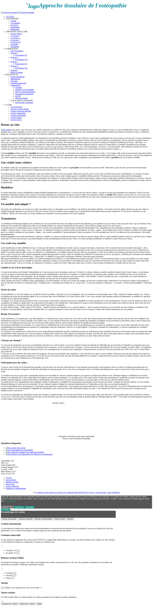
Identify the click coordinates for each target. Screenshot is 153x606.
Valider (39, 604)
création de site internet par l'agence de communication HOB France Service (65, 492)
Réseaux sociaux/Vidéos (43, 519)
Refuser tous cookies (27, 604)
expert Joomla (100, 492)
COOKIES (5, 510)
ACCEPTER (19, 507)
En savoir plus (9, 501)
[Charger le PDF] (6, 130)
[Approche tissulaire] (17, 12)
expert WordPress (113, 492)
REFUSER (29, 507)
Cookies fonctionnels (9, 519)
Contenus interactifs (26, 519)
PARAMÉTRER (7, 507)
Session (70, 519)
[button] (12, 19)
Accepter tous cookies (9, 604)
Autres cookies (60, 519)
